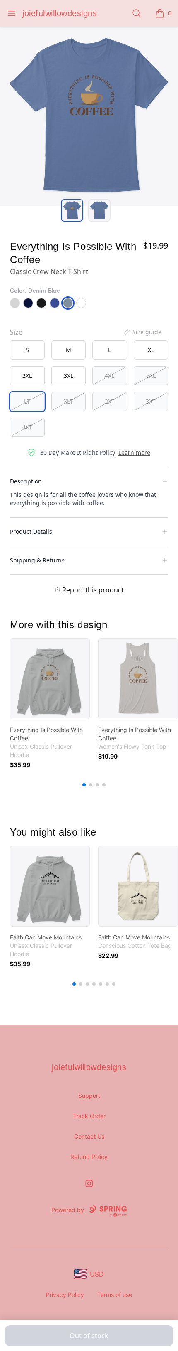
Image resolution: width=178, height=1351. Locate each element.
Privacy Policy (65, 1294)
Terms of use (114, 1294)
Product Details (31, 531)
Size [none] (16, 332)
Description (26, 481)
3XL (68, 376)
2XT (110, 401)
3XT (151, 401)
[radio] (27, 350)
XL (151, 350)
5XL (151, 376)
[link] (49, 679)
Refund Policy (89, 1156)
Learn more (134, 452)
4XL (109, 376)
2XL (27, 376)
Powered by (67, 1209)
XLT (68, 401)
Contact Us (89, 1136)
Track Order (89, 1115)
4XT (27, 427)
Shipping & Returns (37, 560)
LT (27, 401)
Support (89, 1095)
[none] (142, 332)
